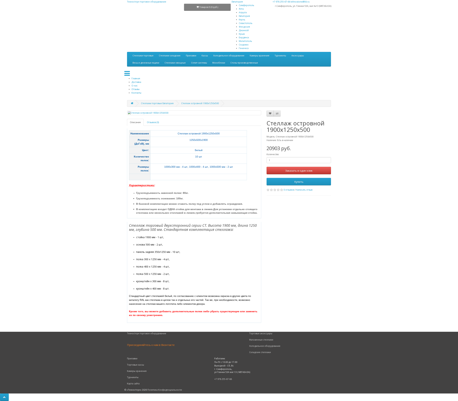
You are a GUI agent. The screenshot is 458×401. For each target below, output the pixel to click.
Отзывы (135, 89)
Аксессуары (297, 55)
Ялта (241, 8)
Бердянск (244, 37)
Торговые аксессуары (260, 333)
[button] (4, 397)
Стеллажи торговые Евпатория (157, 103)
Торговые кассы (135, 364)
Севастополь (245, 23)
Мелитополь (245, 41)
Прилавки (191, 55)
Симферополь (246, 5)
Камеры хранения (259, 55)
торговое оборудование (146, 1)
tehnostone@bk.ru (300, 1)
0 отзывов (289, 189)
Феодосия (244, 26)
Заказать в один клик (299, 170)
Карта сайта (133, 383)
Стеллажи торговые (143, 55)
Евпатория (244, 16)
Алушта (243, 12)
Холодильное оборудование (228, 55)
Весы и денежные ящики (146, 62)
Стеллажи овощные (175, 62)
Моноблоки (218, 62)
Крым (242, 33)
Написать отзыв (304, 189)
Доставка (136, 82)
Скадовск (244, 44)
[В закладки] (270, 113)
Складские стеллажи (260, 352)
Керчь (242, 19)
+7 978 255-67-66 (281, 1)
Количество (273, 154)
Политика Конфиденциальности (164, 389)
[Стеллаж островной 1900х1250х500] (194, 112)
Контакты (136, 92)
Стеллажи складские (170, 55)
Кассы (205, 55)
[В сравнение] (277, 113)
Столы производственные (244, 62)
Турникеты (280, 55)
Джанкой (244, 30)
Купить (298, 181)
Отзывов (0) (153, 122)
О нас (134, 85)
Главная (135, 78)
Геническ (244, 48)
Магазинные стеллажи (261, 339)
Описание (135, 122)
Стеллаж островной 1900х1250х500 (200, 103)
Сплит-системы (199, 62)
